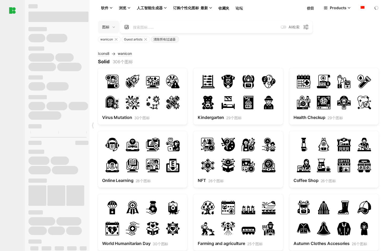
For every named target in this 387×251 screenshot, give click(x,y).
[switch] (283, 27)
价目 (310, 8)
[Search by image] (126, 27)
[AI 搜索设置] (306, 27)
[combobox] (362, 8)
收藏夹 (224, 8)
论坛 (239, 8)
